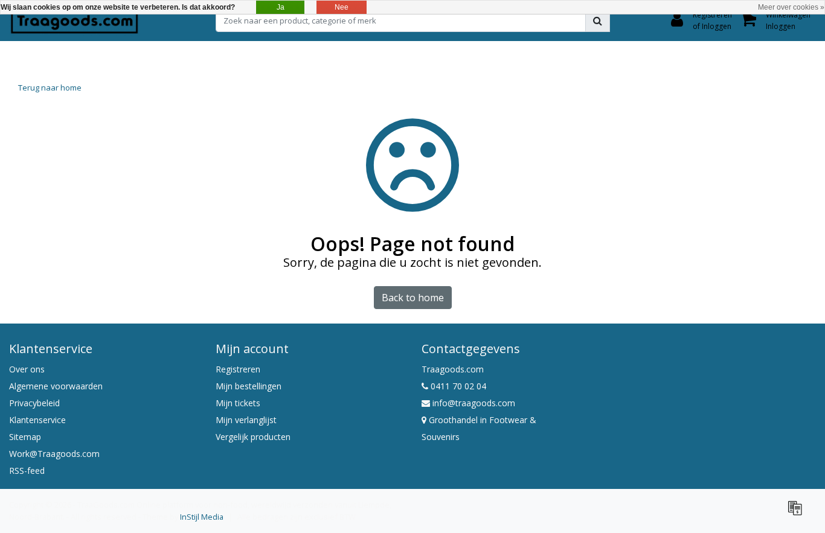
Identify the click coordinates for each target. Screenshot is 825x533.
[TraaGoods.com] (74, 20)
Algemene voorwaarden (56, 386)
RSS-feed (27, 470)
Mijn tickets (238, 403)
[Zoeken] (597, 20)
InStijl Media (201, 516)
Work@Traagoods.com (54, 453)
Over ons (27, 369)
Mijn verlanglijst (246, 420)
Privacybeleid (34, 403)
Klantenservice (37, 420)
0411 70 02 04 (457, 386)
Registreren (238, 369)
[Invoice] (798, 513)
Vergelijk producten (253, 436)
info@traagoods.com (473, 403)
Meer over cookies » (791, 7)
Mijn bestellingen (248, 386)
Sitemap (25, 436)
